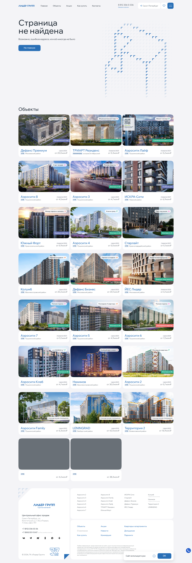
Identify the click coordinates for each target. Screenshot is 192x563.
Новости (104, 531)
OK (164, 555)
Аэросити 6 (81, 507)
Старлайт (128, 498)
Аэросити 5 (81, 504)
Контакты (96, 6)
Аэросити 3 (81, 498)
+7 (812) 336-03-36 (30, 529)
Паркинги (128, 535)
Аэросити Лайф (107, 504)
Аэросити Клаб (107, 501)
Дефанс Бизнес (130, 501)
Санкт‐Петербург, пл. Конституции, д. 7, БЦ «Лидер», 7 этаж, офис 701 (35, 520)
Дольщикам (129, 531)
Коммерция (106, 535)
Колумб (154, 495)
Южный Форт (106, 510)
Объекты (57, 6)
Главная (44, 6)
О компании (82, 531)
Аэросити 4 (81, 501)
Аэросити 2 (81, 495)
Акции (69, 6)
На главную (29, 47)
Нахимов (154, 500)
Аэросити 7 (81, 510)
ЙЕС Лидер (128, 507)
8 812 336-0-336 (126, 5)
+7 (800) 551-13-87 (37, 532)
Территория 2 (153, 504)
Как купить (82, 6)
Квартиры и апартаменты (135, 526)
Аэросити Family (107, 498)
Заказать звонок (123, 7)
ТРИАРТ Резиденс (108, 507)
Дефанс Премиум (131, 504)
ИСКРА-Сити (129, 495)
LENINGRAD (152, 507)
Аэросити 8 (105, 495)
